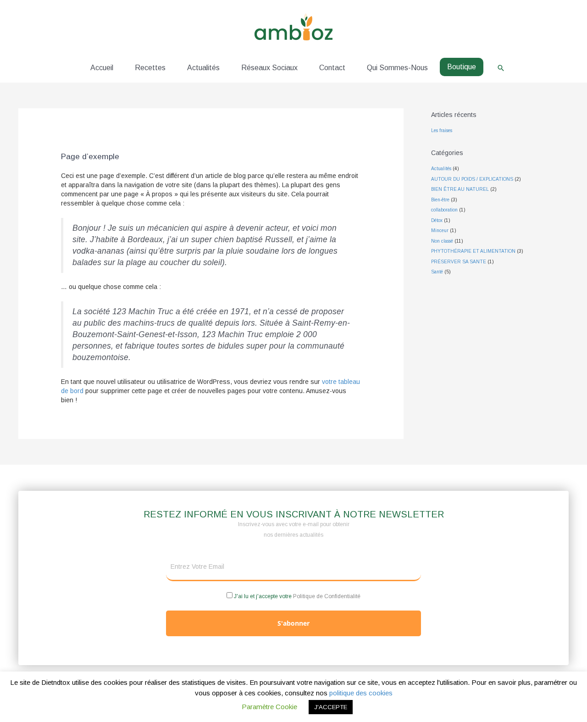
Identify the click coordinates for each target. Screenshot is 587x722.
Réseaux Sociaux (269, 68)
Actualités (203, 68)
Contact (332, 68)
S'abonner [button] (293, 623)
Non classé (442, 241)
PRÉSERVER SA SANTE (458, 261)
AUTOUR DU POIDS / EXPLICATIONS (472, 179)
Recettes (150, 68)
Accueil (101, 68)
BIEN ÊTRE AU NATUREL (460, 189)
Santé (437, 271)
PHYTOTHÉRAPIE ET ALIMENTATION (473, 251)
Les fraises (441, 130)
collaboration (444, 209)
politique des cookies (361, 693)
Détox (437, 220)
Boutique (461, 67)
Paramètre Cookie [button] (269, 707)
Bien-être (440, 199)
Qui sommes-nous (397, 68)
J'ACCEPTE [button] (330, 707)
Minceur (440, 230)
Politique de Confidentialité (326, 596)
